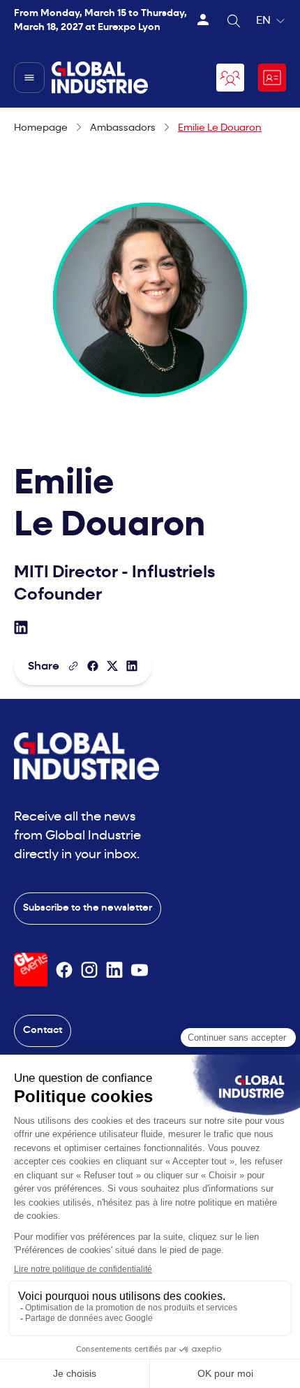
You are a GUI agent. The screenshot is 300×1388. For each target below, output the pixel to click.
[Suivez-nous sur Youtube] (139, 970)
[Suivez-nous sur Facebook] (64, 970)
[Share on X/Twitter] (112, 666)
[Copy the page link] (73, 666)
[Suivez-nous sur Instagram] (89, 970)
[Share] (92, 666)
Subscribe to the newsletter (87, 908)
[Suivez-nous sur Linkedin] (114, 970)
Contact (42, 1030)
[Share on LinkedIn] (131, 666)
